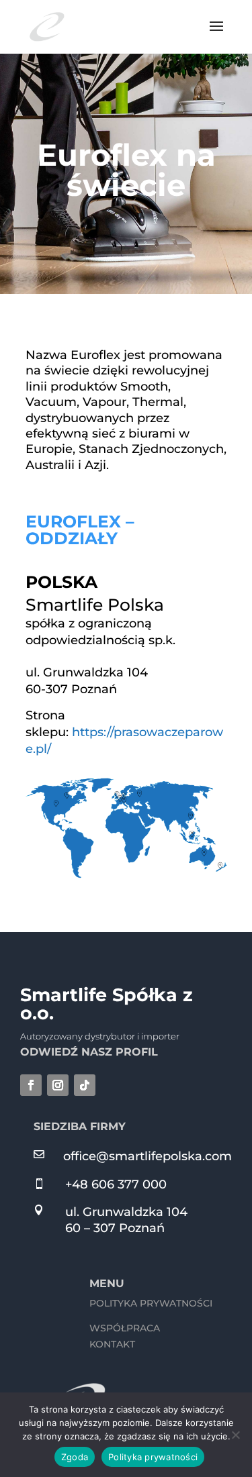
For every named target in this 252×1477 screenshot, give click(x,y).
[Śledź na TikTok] (84, 1085)
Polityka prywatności (153, 1456)
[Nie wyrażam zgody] (235, 1434)
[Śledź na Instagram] (58, 1085)
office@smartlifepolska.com (147, 1156)
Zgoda (74, 1456)
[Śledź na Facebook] (31, 1085)
